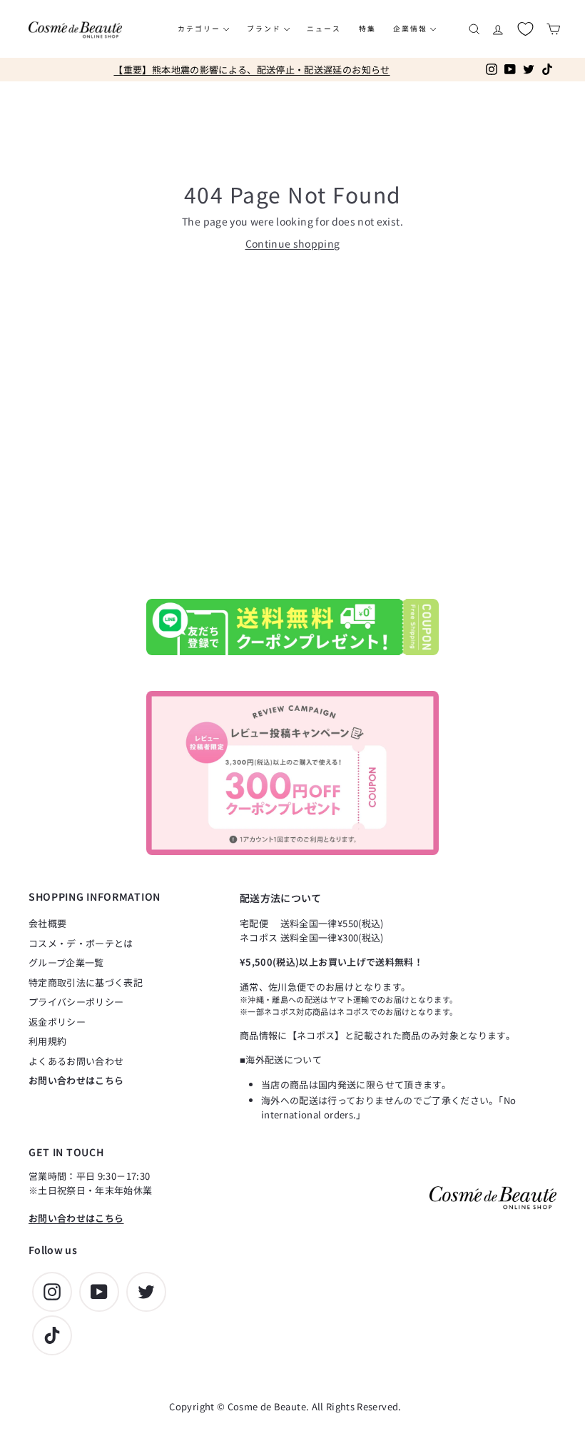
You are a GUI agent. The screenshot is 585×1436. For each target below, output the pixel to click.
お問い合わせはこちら (76, 1080)
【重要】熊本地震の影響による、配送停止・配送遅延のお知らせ (251, 69)
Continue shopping (292, 243)
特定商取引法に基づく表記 (86, 982)
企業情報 (411, 29)
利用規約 (47, 1041)
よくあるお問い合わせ (76, 1061)
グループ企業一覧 (66, 962)
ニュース (324, 29)
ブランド (265, 29)
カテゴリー (200, 29)
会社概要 (47, 923)
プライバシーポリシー (76, 1001)
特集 (367, 29)
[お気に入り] (525, 29)
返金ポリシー (57, 1021)
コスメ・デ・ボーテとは (81, 943)
